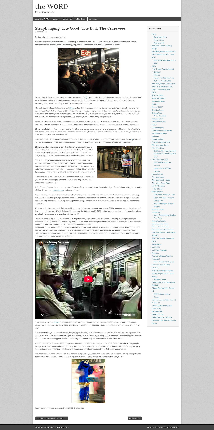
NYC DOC (156, 247)
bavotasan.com (173, 427)
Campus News (157, 119)
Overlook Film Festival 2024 (164, 151)
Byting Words (157, 113)
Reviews (157, 72)
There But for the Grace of (164, 262)
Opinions (155, 253)
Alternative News (158, 101)
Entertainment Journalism (162, 130)
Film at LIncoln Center (160, 145)
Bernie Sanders (160, 116)
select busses (58, 190)
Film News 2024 (158, 177)
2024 (154, 34)
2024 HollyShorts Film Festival (163, 52)
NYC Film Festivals (159, 250)
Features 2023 (157, 139)
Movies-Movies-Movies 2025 (163, 230)
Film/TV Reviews (158, 186)
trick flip (56, 322)
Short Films (158, 189)
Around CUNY (157, 107)
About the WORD (158, 98)
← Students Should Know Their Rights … (52, 418)
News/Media (156, 244)
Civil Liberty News (159, 122)
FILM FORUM (157, 174)
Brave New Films (160, 37)
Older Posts (81, 19)
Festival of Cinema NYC (161, 142)
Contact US (67, 19)
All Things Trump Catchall (164, 69)
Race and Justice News (161, 265)
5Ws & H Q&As (157, 95)
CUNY (154, 125)
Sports (154, 276)
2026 (154, 92)
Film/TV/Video (157, 192)
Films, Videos (159, 40)
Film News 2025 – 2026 (161, 180)
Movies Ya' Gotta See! (160, 227)
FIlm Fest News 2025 (160, 160)
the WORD (51, 6)
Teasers (157, 75)
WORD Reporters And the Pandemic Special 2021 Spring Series (164, 320)
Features (155, 136)
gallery (56, 19)
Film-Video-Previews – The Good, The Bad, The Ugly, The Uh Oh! (164, 197)
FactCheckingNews (159, 133)
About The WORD (42, 19)
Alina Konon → (134, 418)
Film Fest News (158, 148)
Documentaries (158, 128)
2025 (154, 66)
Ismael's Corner (158, 209)
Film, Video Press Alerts (161, 183)
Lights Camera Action (160, 224)
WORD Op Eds (157, 314)
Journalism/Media (159, 221)
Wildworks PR (159, 43)
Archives (93, 19)
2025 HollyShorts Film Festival (163, 84)
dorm (72, 108)
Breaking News (157, 110)
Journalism (156, 212)
